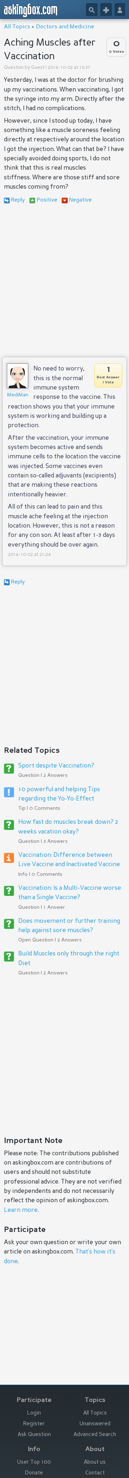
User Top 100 (34, 1462)
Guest (37, 67)
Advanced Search (94, 1434)
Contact (95, 1473)
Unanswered (95, 1424)
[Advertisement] (64, 281)
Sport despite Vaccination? (56, 766)
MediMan (17, 394)
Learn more (21, 1210)
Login (34, 1413)
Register (34, 1424)
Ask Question (34, 1434)
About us (95, 1462)
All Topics (17, 27)
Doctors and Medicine (65, 27)
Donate (34, 1473)
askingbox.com (31, 10)
